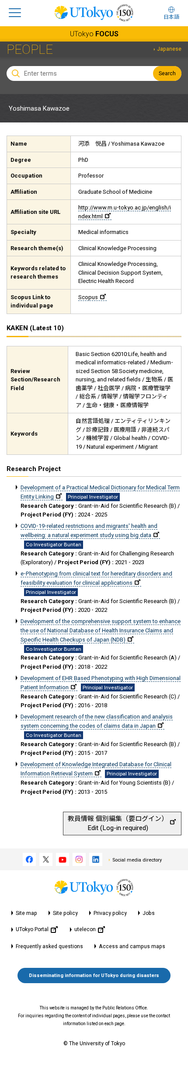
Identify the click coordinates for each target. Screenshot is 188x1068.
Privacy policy (110, 913)
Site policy (65, 913)
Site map (26, 913)
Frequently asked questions (49, 946)
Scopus (88, 297)
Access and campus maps (132, 946)
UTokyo (94, 34)
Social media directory (137, 860)
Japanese (169, 49)
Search (167, 73)
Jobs (149, 913)
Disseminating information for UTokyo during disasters (94, 975)
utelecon (85, 929)
